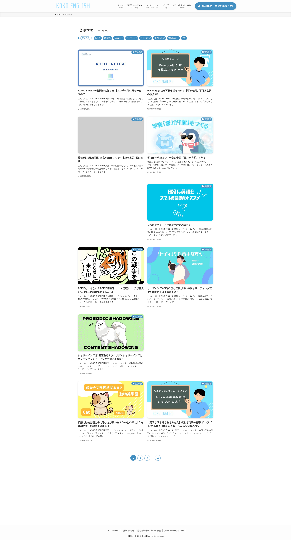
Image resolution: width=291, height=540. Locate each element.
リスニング (119, 38)
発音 (184, 38)
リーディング (132, 38)
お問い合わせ (128, 530)
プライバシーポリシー (174, 530)
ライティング (160, 38)
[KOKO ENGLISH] (73, 6)
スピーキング (146, 38)
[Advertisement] (111, 211)
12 (158, 458)
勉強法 (97, 38)
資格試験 (107, 38)
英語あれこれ (173, 38)
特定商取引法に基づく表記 (149, 530)
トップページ (113, 530)
